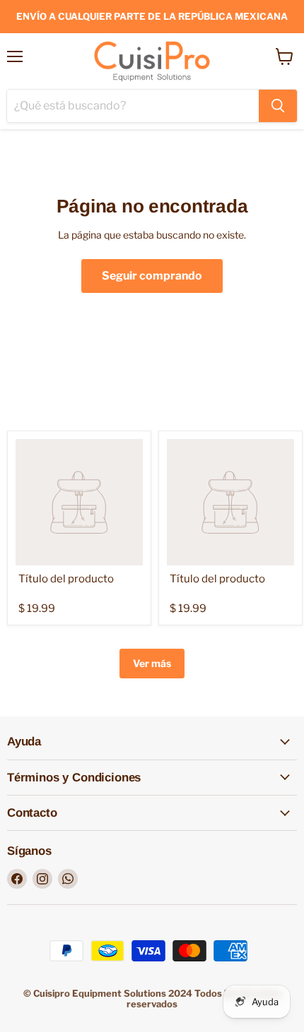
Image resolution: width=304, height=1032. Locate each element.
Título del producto (66, 578)
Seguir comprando (152, 275)
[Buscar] (278, 106)
